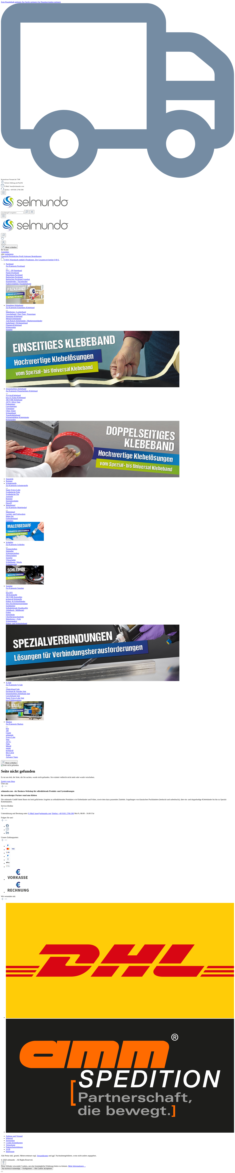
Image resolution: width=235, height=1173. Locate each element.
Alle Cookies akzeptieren (43, 1168)
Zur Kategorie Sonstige (15, 588)
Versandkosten (42, 1156)
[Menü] (3, 193)
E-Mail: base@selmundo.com (39, 813)
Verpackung (10, 1145)
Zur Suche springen (29, 2)
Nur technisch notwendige (11, 1168)
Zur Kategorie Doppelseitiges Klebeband (22, 391)
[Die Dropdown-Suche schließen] (31, 212)
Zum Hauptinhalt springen (11, 2)
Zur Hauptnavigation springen (49, 2)
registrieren (9, 254)
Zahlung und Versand (14, 1136)
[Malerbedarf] (25, 540)
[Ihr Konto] (3, 243)
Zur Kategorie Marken (14, 724)
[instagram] (7, 830)
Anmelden (5, 252)
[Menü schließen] (7, 310)
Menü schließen (11, 247)
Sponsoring (10, 1140)
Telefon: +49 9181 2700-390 (63, 813)
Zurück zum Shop (8, 781)
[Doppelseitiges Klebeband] (92, 477)
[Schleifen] (25, 584)
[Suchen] (26, 212)
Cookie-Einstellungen (14, 1143)
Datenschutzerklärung (14, 1147)
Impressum (10, 1152)
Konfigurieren (27, 1168)
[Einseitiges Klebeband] (92, 387)
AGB (8, 1149)
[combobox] (12, 212)
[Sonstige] (92, 680)
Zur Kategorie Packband (15, 266)
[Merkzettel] (2, 239)
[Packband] (25, 303)
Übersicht (5, 256)
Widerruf (9, 1138)
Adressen (27, 256)
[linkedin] (7, 833)
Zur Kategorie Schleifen (15, 545)
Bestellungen (36, 256)
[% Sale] (25, 720)
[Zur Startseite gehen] (35, 209)
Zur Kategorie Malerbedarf (16, 507)
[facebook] (7, 826)
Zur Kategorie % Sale (14, 685)
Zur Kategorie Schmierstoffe (17, 485)
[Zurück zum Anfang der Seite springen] (3, 1163)
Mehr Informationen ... (77, 1166)
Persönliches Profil (16, 256)
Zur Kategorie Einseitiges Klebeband (20, 308)
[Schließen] (2, 1171)
